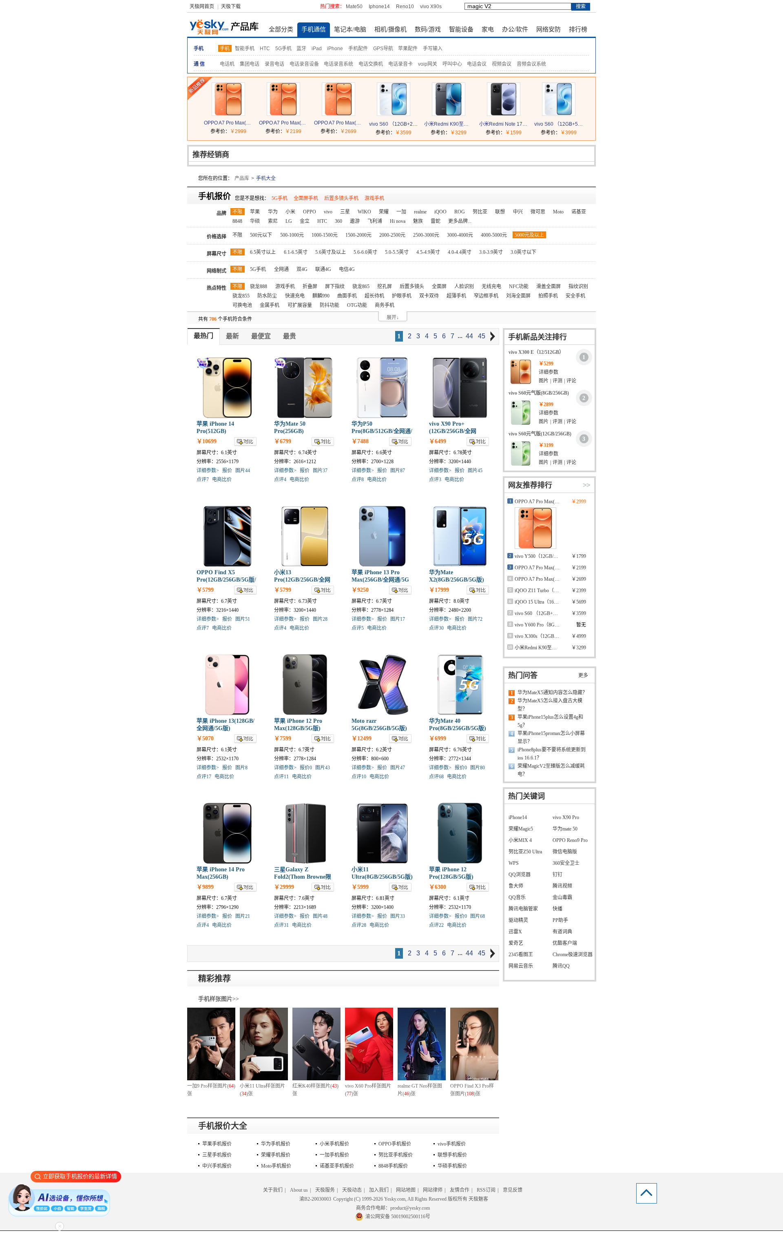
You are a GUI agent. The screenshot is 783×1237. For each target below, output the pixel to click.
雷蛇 (435, 221)
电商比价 (222, 479)
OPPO (309, 212)
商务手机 (384, 305)
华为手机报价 (275, 1144)
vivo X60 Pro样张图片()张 (368, 1090)
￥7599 (282, 738)
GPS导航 (383, 48)
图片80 (477, 768)
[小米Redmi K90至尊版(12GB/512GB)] (448, 114)
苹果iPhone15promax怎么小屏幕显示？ (551, 737)
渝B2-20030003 (315, 1199)
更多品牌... (459, 221)
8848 (237, 221)
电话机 (227, 64)
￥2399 (578, 590)
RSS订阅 (486, 1190)
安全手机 (575, 296)
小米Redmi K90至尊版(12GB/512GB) (448, 124)
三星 (345, 212)
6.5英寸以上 (263, 252)
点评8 (358, 479)
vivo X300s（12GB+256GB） (545, 636)
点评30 (436, 628)
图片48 (320, 916)
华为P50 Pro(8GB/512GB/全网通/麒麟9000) (382, 431)
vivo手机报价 (452, 1144)
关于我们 (273, 1190)
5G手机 (283, 48)
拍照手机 (548, 296)
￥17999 (439, 590)
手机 (225, 48)
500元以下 (261, 235)
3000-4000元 (460, 235)
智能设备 (461, 29)
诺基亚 (578, 212)
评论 (571, 381)
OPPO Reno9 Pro (570, 840)
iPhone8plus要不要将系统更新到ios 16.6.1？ (552, 754)
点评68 (436, 777)
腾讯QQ (561, 966)
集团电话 (249, 64)
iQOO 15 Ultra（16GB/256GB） (548, 602)
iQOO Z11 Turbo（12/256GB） (547, 590)
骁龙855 (241, 296)
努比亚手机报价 (395, 1155)
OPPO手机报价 (394, 1144)
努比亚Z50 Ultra (525, 852)
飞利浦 (374, 221)
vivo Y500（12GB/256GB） (544, 556)
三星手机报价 (217, 1155)
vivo (328, 212)
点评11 (281, 777)
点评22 (436, 925)
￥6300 (437, 887)
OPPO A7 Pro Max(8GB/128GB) (283, 123)
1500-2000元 (358, 235)
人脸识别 (464, 286)
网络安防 (548, 29)
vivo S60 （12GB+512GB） (558, 124)
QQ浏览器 (520, 874)
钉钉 (557, 874)
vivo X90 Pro (566, 817)
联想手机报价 (452, 1155)
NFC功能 (519, 286)
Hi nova (397, 221)
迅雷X (515, 932)
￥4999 (578, 636)
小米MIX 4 (520, 840)
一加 (401, 212)
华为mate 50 (565, 829)
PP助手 (560, 920)
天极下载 (231, 6)
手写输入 (432, 48)
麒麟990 (321, 296)
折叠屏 (310, 286)
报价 (227, 470)
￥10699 (207, 441)
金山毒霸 (562, 897)
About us (299, 1190)
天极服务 (325, 1190)
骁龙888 (258, 286)
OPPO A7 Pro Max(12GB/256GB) (338, 123)
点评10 (359, 777)
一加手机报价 (334, 1155)
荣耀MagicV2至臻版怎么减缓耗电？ (551, 770)
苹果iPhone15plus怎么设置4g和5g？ (550, 721)
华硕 (255, 221)
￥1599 (513, 132)
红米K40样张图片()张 (315, 1090)
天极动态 (352, 1190)
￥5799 (205, 590)
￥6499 (437, 441)
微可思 (538, 212)
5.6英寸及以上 (330, 252)
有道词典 (562, 932)
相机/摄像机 (390, 29)
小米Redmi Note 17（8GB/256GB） (503, 124)
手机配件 (358, 48)
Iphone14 (379, 6)
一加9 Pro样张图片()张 (211, 1090)
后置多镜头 (412, 286)
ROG (459, 212)
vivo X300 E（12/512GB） (536, 352)
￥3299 (458, 132)
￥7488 (360, 441)
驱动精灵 (518, 920)
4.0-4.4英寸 (459, 252)
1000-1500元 (325, 235)
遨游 (355, 221)
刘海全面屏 (518, 296)
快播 (557, 909)
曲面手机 (347, 296)
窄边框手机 (486, 296)
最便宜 (261, 336)
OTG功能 (357, 305)
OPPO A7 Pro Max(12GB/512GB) (228, 123)
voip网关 (427, 64)
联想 (500, 212)
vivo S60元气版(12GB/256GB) (540, 434)
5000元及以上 (529, 235)
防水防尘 (267, 296)
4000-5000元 (494, 235)
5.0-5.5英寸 (397, 252)
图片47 (397, 768)
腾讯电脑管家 (523, 909)
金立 (305, 221)
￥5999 (360, 887)
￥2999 (238, 131)
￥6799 (282, 441)
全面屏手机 (306, 198)
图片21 (242, 916)
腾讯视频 (562, 886)
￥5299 (546, 363)
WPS (514, 863)
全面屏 (439, 286)
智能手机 (244, 48)
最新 (232, 336)
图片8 (241, 768)
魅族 (418, 221)
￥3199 (546, 445)
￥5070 (205, 738)
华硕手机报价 (452, 1166)
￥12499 (362, 738)
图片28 (320, 619)
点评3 (435, 479)
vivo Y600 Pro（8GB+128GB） (547, 625)
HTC (265, 48)
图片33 (397, 916)
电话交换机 (370, 64)
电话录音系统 (338, 64)
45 (481, 336)
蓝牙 (301, 48)
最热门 (203, 335)
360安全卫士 (566, 863)
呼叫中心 (452, 64)
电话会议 (477, 64)
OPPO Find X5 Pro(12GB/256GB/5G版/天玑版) (226, 579)
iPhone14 (518, 817)
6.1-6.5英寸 (295, 252)
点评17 (204, 777)
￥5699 (578, 602)
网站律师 (432, 1190)
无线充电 (491, 286)
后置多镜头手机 (341, 198)
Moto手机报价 (276, 1166)
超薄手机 (456, 296)
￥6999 (437, 738)
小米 (290, 212)
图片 (544, 381)
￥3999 (568, 132)
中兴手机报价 (217, 1166)
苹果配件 (408, 48)
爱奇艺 (516, 943)
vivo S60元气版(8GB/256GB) (539, 393)
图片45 (475, 470)
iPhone (335, 48)
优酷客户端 (565, 943)
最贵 (289, 336)
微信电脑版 (565, 852)
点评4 (280, 479)
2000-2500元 (392, 235)
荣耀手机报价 (275, 1155)
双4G (301, 269)
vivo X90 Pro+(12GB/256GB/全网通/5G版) (452, 431)
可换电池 (242, 305)
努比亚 (480, 212)
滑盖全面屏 (548, 286)
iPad (317, 48)
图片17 (397, 619)
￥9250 (360, 590)
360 (338, 221)
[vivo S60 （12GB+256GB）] (393, 114)
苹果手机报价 (217, 1144)
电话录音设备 (304, 64)
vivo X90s (431, 6)
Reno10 (405, 6)
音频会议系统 (531, 64)
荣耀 (384, 212)
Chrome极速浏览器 (573, 954)
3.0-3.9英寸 (491, 252)
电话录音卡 (400, 64)
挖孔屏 (384, 286)
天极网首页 (202, 6)
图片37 (320, 470)
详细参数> (208, 470)
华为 (273, 212)
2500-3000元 (426, 235)
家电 (488, 29)
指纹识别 (578, 286)
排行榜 (578, 29)
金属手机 (269, 305)
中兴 (518, 212)
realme (420, 212)
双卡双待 (429, 296)
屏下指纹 (335, 286)
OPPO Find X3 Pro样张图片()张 (472, 1090)
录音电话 (274, 64)
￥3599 (403, 132)
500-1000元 (292, 235)
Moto (558, 212)
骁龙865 (360, 286)
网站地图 (406, 1190)
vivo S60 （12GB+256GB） (393, 124)
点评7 (203, 479)
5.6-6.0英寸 (365, 252)
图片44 (242, 470)
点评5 (358, 628)
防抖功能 (329, 305)
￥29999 (284, 887)
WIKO (364, 212)
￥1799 (578, 556)
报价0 (306, 768)
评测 (557, 381)
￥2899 (546, 404)
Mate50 (354, 6)
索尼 (273, 221)
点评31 (281, 925)
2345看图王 (521, 954)
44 (469, 336)
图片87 (397, 470)
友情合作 (459, 1190)
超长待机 (374, 296)
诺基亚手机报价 (337, 1166)
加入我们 (379, 1190)
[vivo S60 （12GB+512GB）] (558, 114)
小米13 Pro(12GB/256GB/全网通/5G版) (302, 579)
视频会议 (501, 64)
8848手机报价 (393, 1166)
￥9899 (205, 887)
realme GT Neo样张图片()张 (420, 1090)
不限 (237, 212)
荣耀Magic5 (521, 829)
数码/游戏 (428, 29)
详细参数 (548, 372)
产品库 (241, 178)
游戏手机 (374, 198)
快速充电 (295, 296)
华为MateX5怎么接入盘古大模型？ (550, 705)
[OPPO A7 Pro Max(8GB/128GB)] (283, 114)
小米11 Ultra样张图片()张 (262, 1090)
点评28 (359, 925)
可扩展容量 (300, 305)
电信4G (347, 269)
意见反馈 (512, 1190)
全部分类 (281, 29)
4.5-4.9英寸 (428, 252)
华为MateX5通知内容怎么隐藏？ (552, 692)
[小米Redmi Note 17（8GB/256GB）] (503, 114)
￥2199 (293, 131)
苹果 (255, 212)
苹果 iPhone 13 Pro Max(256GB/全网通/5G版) (380, 579)
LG (288, 221)
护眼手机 (401, 296)
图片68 (477, 916)
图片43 (322, 768)
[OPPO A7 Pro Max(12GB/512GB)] (228, 114)
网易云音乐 (521, 966)
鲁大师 (516, 886)
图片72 (475, 619)
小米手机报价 (334, 1144)
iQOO (440, 212)
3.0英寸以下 (523, 252)
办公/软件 (515, 29)
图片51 (242, 619)
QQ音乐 (517, 897)
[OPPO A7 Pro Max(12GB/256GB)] (338, 114)
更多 (583, 675)
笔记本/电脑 (350, 29)
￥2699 (348, 131)
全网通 (281, 269)
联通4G (323, 269)
